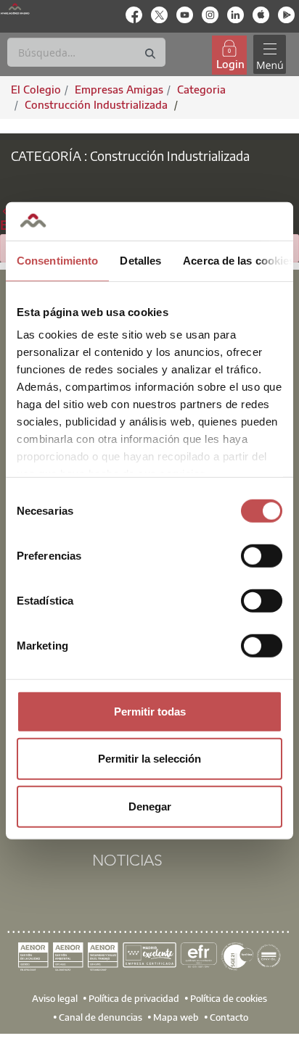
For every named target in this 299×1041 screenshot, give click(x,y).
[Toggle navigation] (269, 55)
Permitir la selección (149, 758)
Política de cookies (228, 998)
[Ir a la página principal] (15, 8)
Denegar (149, 806)
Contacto (229, 1017)
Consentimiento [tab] (57, 260)
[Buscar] (150, 54)
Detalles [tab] (140, 260)
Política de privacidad (134, 998)
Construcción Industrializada (98, 104)
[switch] (261, 555)
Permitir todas (150, 711)
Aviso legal (55, 998)
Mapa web (176, 1017)
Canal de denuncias (100, 1017)
